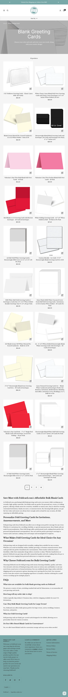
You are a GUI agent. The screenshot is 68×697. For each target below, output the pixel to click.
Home (5, 23)
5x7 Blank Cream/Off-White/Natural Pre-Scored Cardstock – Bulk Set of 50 (18, 345)
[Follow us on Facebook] (5, 680)
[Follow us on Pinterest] (19, 680)
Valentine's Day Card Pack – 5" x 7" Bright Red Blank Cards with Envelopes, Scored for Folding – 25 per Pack (18, 433)
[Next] (41, 487)
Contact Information (53, 642)
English (6, 687)
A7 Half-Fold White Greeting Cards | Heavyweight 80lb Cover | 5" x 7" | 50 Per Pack (18, 474)
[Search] (7, 10)
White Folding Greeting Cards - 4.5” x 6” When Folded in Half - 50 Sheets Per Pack (50, 218)
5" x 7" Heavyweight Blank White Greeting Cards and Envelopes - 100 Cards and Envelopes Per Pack (49, 475)
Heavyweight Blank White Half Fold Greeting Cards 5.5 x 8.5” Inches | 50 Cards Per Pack (49, 432)
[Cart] (64, 10)
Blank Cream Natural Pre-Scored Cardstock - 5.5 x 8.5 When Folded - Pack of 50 (18, 136)
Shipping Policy (51, 655)
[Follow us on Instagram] (14, 680)
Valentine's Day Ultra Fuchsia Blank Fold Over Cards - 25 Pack (49, 178)
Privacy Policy (50, 646)
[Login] (60, 10)
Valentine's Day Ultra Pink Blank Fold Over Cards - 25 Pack (18, 178)
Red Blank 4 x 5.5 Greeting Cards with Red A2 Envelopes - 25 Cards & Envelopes (18, 218)
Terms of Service (51, 652)
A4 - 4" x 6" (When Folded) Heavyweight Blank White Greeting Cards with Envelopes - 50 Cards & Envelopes (50, 345)
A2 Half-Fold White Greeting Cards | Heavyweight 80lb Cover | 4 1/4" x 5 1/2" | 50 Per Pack (18, 259)
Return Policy (50, 649)
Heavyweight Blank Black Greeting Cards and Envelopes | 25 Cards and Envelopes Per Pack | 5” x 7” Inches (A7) (49, 137)
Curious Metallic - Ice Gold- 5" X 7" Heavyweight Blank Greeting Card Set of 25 (50, 259)
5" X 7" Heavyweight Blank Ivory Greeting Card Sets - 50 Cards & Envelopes (18, 387)
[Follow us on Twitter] (10, 680)
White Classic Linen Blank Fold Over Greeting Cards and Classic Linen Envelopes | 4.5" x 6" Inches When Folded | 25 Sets (50, 95)
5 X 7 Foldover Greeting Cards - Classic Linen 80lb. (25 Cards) (18, 94)
